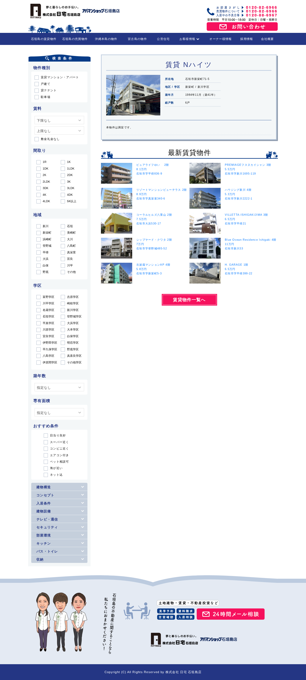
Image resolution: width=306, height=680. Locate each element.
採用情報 (246, 39)
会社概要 (267, 39)
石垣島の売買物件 (75, 39)
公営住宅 (163, 39)
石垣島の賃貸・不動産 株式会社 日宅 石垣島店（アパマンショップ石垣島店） (74, 11)
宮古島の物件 (137, 39)
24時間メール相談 (231, 614)
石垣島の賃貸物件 (43, 39)
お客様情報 (187, 39)
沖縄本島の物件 (106, 39)
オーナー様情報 (220, 39)
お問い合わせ (242, 26)
